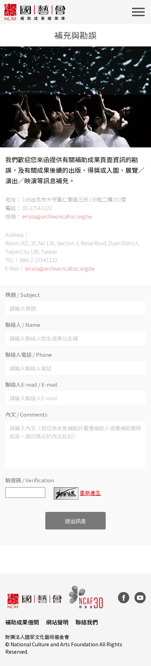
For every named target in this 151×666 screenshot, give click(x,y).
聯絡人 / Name (22, 324)
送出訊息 (75, 521)
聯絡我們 (87, 622)
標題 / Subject (22, 294)
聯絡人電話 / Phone (28, 354)
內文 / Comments (26, 414)
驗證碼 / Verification (29, 480)
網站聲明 (57, 622)
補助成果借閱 (22, 622)
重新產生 (90, 492)
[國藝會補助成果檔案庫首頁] (35, 12)
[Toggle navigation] (140, 12)
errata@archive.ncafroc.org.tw (57, 216)
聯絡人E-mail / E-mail (31, 384)
